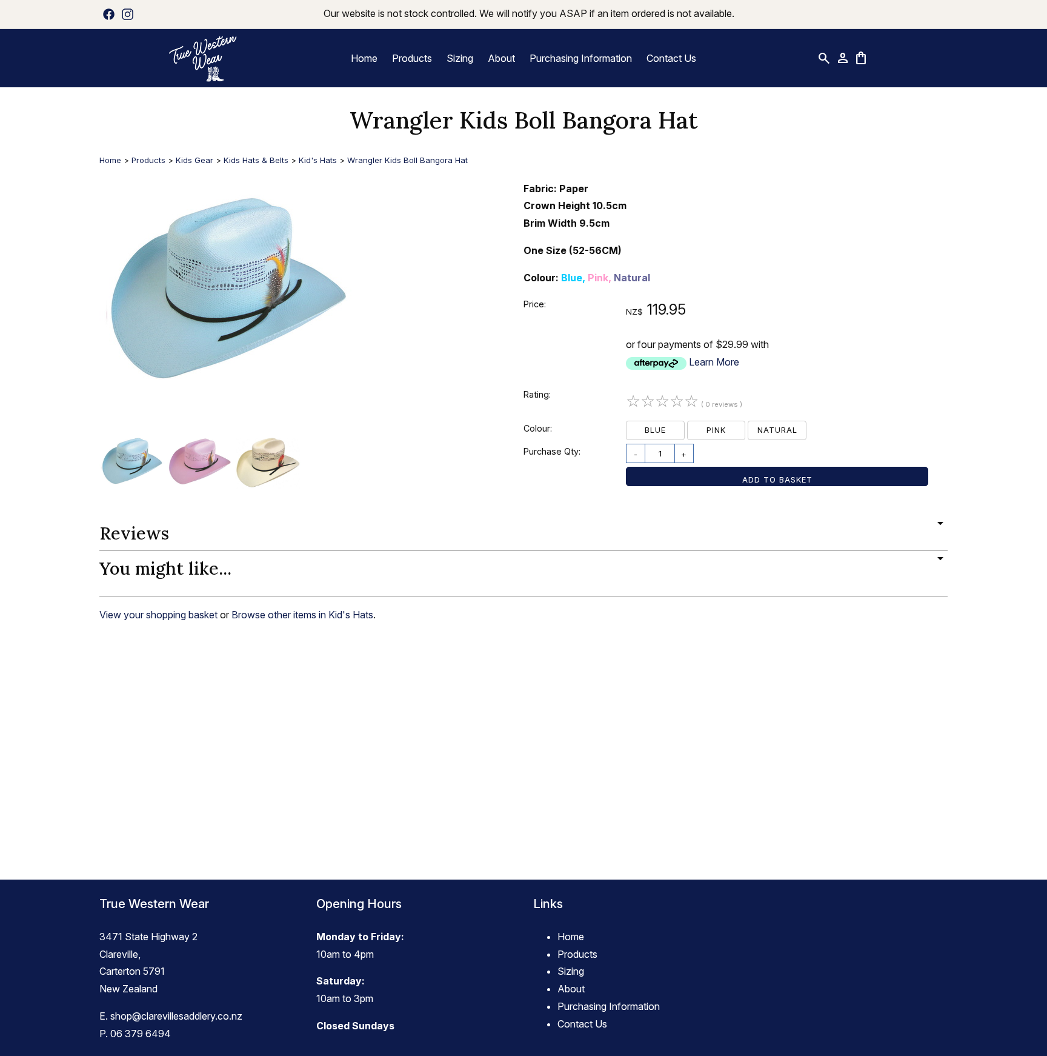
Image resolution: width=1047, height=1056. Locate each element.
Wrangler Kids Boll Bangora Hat (407, 160)
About (501, 58)
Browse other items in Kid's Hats (302, 615)
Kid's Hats (318, 160)
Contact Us (671, 58)
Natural (777, 430)
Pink (716, 430)
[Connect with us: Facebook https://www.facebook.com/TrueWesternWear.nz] (108, 14)
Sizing (460, 58)
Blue (655, 430)
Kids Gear (194, 160)
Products (412, 58)
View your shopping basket (158, 615)
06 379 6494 (140, 1034)
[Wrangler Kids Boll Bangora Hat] (228, 424)
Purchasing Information (581, 58)
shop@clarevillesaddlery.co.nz (176, 1016)
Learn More (714, 362)
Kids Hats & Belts (256, 160)
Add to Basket (777, 479)
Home (364, 58)
